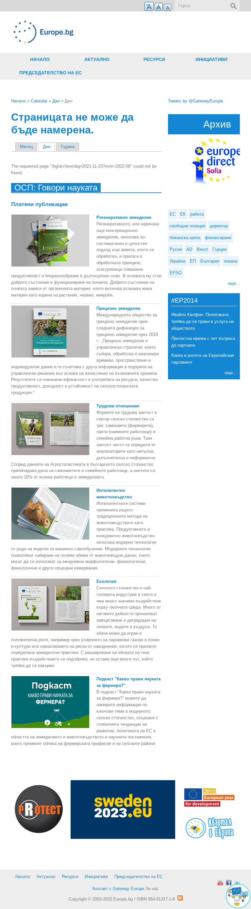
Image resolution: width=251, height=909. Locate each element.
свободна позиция (187, 225)
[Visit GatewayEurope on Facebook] (228, 882)
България (209, 261)
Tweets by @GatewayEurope (195, 100)
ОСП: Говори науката (55, 187)
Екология (106, 581)
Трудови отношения (117, 405)
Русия (176, 249)
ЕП (193, 261)
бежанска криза (185, 237)
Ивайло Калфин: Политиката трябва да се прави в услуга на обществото (202, 321)
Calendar (39, 100)
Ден (56, 100)
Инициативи (211, 59)
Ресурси (154, 59)
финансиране (218, 237)
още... (234, 283)
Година (68, 146)
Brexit (202, 249)
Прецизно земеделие (118, 308)
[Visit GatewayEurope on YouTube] (220, 882)
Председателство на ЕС (50, 72)
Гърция (219, 249)
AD (189, 249)
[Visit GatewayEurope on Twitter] (237, 882)
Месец (26, 146)
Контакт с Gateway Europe (118, 888)
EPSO (176, 272)
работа (197, 214)
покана (230, 261)
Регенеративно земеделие (123, 217)
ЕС (173, 214)
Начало (40, 59)
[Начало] (86, 32)
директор (219, 225)
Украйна (177, 261)
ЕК (183, 214)
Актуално (96, 59)
